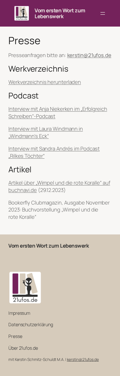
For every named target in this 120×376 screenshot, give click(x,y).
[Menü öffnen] (102, 13)
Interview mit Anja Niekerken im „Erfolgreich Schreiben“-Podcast (57, 112)
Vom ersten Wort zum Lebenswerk (60, 13)
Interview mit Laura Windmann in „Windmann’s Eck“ (45, 132)
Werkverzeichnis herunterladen (44, 82)
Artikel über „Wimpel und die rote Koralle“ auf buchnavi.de (59, 186)
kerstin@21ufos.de (83, 359)
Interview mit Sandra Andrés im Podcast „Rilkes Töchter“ (54, 152)
